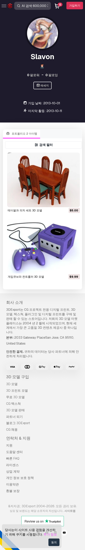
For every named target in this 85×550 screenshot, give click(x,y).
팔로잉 (51, 75)
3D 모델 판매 (15, 410)
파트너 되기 (14, 417)
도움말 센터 (14, 452)
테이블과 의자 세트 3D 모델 (25, 210)
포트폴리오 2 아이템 (24, 133)
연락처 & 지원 (18, 438)
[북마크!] (74, 201)
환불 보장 (13, 491)
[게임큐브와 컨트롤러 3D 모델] (43, 246)
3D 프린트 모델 (17, 391)
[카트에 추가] (66, 201)
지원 (9, 445)
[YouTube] (64, 533)
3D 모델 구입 (17, 376)
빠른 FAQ (12, 458)
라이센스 (12, 465)
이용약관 (12, 484)
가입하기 (74, 5)
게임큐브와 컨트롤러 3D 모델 (26, 276)
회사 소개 (14, 302)
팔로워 (33, 75)
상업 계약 (13, 471)
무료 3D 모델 (15, 397)
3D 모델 (12, 384)
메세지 (44, 85)
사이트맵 (70, 511)
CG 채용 (12, 429)
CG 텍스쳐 (13, 404)
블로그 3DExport (18, 423)
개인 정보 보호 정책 (20, 478)
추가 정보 (50, 534)
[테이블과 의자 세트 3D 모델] (43, 180)
